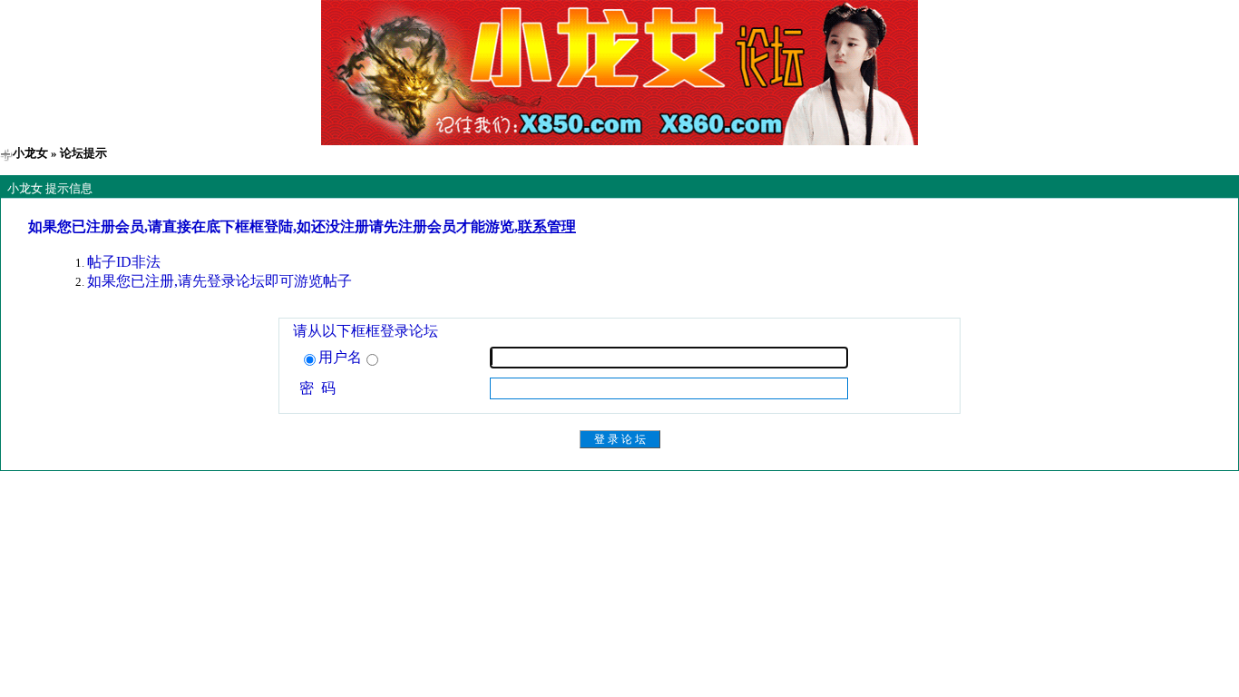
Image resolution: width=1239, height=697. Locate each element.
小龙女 (30, 153)
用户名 (340, 357)
